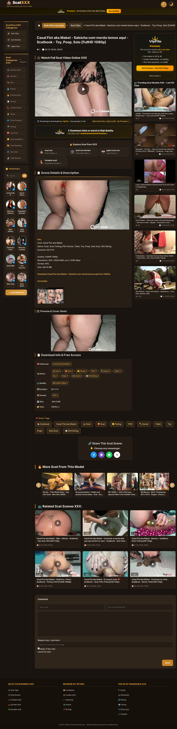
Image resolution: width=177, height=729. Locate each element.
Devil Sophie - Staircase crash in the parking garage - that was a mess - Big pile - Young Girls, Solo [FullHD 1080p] (155, 221)
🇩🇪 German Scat (14, 705)
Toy (54, 376)
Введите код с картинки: (49, 640)
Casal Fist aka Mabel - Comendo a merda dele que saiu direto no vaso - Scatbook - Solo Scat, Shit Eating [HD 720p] (104, 539)
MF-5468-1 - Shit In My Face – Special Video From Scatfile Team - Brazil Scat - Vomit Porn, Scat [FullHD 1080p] (122, 495)
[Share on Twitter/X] (117, 455)
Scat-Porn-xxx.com (54, 25)
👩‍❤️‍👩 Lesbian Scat (69, 695)
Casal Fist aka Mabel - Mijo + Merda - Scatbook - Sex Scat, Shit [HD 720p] (57, 539)
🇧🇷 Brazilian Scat (14, 709)
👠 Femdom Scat (14, 700)
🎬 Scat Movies (14, 695)
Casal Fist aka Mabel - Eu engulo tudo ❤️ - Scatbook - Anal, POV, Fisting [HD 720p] (102, 580)
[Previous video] (38, 485)
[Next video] (172, 485)
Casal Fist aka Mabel (61, 364)
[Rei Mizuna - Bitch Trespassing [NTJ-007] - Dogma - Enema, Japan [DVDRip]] (155, 481)
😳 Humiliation (69, 690)
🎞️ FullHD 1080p (59, 383)
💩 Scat (56, 371)
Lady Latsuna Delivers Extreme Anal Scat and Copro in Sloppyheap (155, 186)
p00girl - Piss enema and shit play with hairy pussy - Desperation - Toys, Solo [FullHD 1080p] (155, 115)
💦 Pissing (122, 700)
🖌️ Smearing (68, 700)
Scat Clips (76, 25)
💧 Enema (67, 705)
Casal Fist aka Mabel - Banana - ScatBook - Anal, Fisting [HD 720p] (150, 539)
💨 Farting (122, 705)
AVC (54, 395)
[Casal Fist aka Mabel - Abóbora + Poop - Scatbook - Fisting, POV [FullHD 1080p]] (58, 564)
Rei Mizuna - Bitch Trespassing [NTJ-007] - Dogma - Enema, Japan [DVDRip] (153, 494)
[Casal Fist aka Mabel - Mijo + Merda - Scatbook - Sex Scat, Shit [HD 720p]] (58, 523)
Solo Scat (76, 376)
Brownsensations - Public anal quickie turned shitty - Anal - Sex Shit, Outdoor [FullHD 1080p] (89, 494)
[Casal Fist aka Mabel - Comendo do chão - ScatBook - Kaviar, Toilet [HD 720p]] (153, 564)
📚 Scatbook (43, 424)
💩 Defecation (123, 695)
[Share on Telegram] (94, 455)
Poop (64, 376)
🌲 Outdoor (122, 714)
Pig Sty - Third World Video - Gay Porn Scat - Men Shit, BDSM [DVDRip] (56, 494)
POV (93, 371)
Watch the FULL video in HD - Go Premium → (111, 121)
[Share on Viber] (101, 455)
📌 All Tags (67, 709)
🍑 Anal (68, 371)
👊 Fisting (81, 371)
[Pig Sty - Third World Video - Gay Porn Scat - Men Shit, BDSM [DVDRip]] (57, 481)
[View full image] (83, 333)
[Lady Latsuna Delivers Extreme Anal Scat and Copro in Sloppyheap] (155, 171)
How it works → (155, 76)
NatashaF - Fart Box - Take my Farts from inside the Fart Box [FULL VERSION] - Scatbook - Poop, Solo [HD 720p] (155, 150)
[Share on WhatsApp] (109, 455)
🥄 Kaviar (104, 371)
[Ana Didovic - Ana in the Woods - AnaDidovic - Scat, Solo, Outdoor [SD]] (155, 277)
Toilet (117, 371)
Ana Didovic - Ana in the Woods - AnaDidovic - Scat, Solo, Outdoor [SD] (155, 292)
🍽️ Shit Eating (91, 376)
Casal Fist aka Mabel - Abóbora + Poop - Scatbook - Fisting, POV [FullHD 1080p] (54, 580)
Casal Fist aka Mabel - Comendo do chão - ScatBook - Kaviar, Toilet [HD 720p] (150, 580)
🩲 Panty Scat (123, 709)
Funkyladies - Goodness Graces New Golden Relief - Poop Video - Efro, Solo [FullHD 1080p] (154, 257)
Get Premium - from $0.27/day (155, 68)
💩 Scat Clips (13, 690)
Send (167, 663)
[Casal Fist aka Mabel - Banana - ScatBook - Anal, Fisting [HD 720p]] (153, 523)
